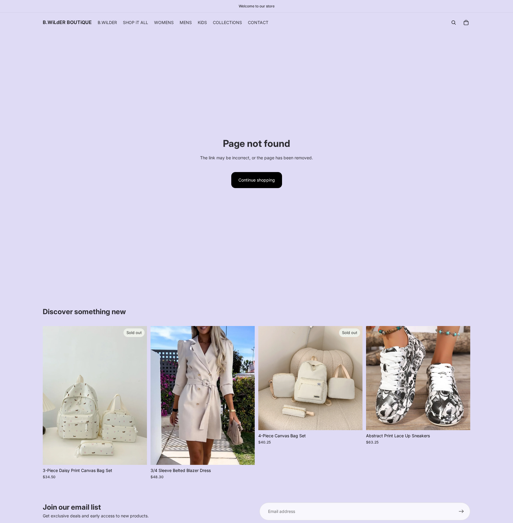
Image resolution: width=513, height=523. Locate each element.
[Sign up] (461, 511)
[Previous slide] (52, 395)
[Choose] (245, 455)
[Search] (453, 22)
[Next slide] (138, 395)
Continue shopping (256, 179)
